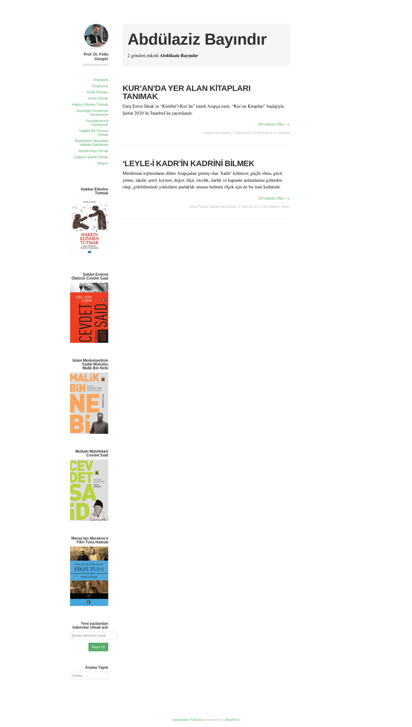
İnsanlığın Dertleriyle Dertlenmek (92, 113)
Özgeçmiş (100, 86)
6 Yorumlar (282, 133)
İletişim (102, 163)
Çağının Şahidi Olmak (91, 157)
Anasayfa (100, 80)
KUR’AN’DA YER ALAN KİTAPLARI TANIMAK (186, 92)
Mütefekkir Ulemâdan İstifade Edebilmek (91, 143)
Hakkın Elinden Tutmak (90, 104)
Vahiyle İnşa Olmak (93, 151)
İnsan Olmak (98, 98)
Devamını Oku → (273, 124)
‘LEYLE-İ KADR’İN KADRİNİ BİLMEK (188, 163)
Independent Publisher (187, 720)
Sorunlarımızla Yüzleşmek (97, 123)
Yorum (285, 206)
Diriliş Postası (97, 92)
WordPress (232, 720)
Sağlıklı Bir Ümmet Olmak (93, 133)
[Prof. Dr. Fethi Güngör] (96, 48)
